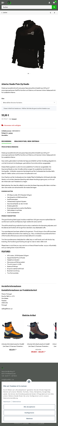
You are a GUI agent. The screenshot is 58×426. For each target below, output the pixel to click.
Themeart (26, 423)
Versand (14, 119)
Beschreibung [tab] (6, 141)
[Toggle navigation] (3, 2)
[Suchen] (54, 7)
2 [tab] (29, 73)
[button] (49, 2)
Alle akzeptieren (29, 407)
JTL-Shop (41, 423)
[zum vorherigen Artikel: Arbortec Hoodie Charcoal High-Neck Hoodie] (50, 13)
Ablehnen (29, 418)
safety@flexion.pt (7, 309)
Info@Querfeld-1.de (8, 379)
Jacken (10, 133)
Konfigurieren (29, 413)
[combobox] (29, 103)
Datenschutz (17, 401)
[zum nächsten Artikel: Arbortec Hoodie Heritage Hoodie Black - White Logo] (54, 13)
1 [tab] (28, 73)
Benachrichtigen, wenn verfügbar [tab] (26, 141)
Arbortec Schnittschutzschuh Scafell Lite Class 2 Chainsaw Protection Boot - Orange (13, 345)
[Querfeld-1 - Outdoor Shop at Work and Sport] (12, 2)
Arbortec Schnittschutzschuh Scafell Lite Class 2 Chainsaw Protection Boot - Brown (38, 345)
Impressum (6, 401)
